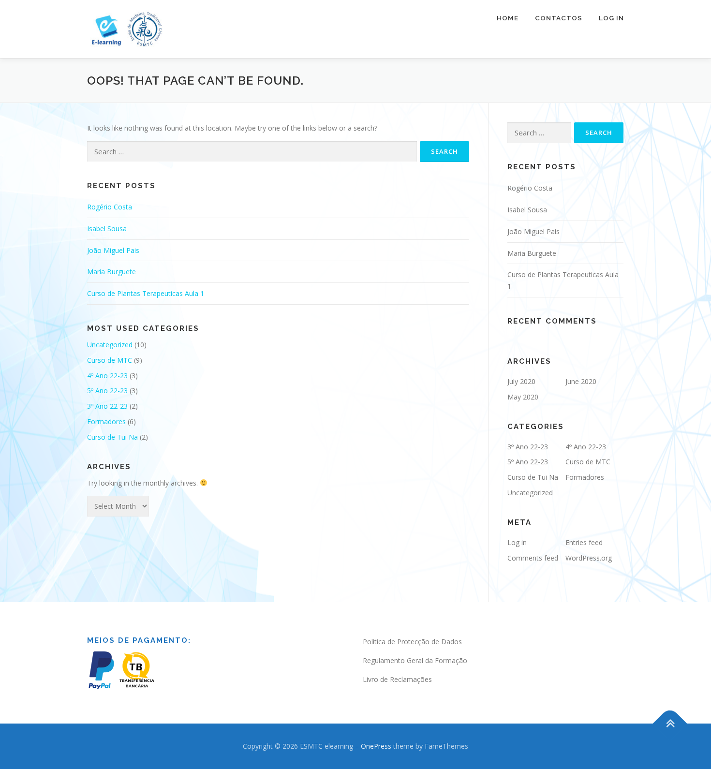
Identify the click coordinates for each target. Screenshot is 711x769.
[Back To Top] (670, 723)
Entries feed (584, 542)
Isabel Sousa (107, 228)
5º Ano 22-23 (107, 390)
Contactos (558, 18)
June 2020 (580, 381)
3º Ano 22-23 (107, 406)
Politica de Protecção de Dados (412, 641)
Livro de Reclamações (397, 679)
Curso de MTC (109, 360)
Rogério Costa (109, 206)
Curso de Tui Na (112, 437)
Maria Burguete (111, 271)
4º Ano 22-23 (107, 375)
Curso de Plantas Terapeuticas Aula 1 (145, 293)
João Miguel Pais (113, 250)
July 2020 (521, 381)
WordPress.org (588, 557)
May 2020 (522, 396)
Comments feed (532, 557)
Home (507, 18)
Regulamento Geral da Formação (415, 660)
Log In (611, 18)
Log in (517, 542)
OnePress (376, 746)
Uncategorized (110, 344)
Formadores (106, 421)
